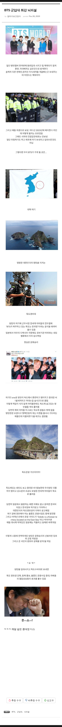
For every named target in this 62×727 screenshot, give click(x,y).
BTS (13, 712)
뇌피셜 (26, 712)
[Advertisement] (31, 664)
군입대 (19, 712)
